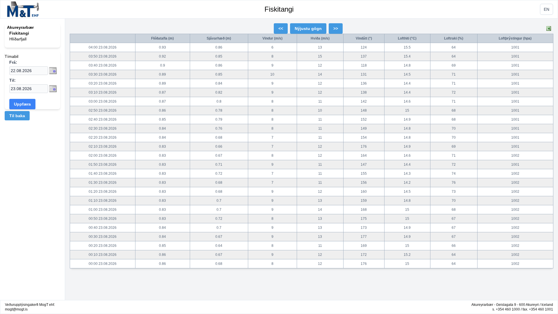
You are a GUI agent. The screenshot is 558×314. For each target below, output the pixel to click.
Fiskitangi (279, 9)
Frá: (13, 62)
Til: (12, 80)
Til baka (17, 115)
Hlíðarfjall (17, 39)
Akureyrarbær (20, 27)
